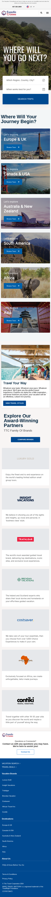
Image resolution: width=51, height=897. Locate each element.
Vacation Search (10, 763)
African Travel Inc (8, 807)
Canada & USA (8, 830)
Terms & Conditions (9, 874)
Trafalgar (5, 790)
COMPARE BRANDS (25, 439)
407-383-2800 (17, 7)
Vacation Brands (9, 774)
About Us (6, 859)
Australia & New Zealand (11, 836)
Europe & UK (7, 825)
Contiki (4, 812)
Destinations (7, 819)
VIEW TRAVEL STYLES (15, 403)
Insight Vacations (8, 785)
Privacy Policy (7, 879)
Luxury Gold (6, 780)
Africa (4, 846)
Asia (3, 852)
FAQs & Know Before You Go (13, 865)
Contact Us (25, 752)
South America (7, 841)
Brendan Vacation (9, 796)
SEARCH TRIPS (25, 99)
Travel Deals (8, 767)
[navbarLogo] (9, 13)
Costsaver (6, 801)
